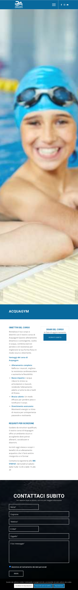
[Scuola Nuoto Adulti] (76, 295)
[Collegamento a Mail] (67, 4)
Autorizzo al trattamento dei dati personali (29, 567)
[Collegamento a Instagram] (64, 4)
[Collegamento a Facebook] (61, 4)
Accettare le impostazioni (24, 586)
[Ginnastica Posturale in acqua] (1, 295)
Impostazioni (59, 586)
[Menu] (53, 4)
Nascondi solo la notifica (43, 586)
